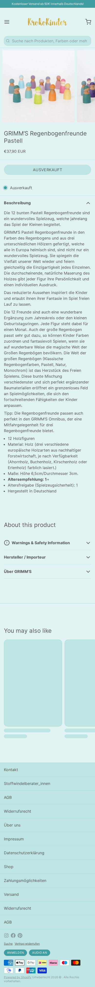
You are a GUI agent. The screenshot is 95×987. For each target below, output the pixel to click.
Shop (8, 866)
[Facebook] (13, 935)
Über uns (12, 825)
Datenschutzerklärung (24, 852)
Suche (8, 943)
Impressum (14, 838)
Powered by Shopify (17, 977)
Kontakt (11, 769)
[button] (47, 170)
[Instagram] (6, 935)
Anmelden (15, 952)
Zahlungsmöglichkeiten (25, 880)
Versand (11, 894)
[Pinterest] (20, 935)
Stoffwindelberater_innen (27, 783)
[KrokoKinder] (47, 22)
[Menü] (9, 22)
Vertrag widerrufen (27, 943)
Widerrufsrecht (17, 811)
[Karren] (86, 22)
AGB (8, 797)
